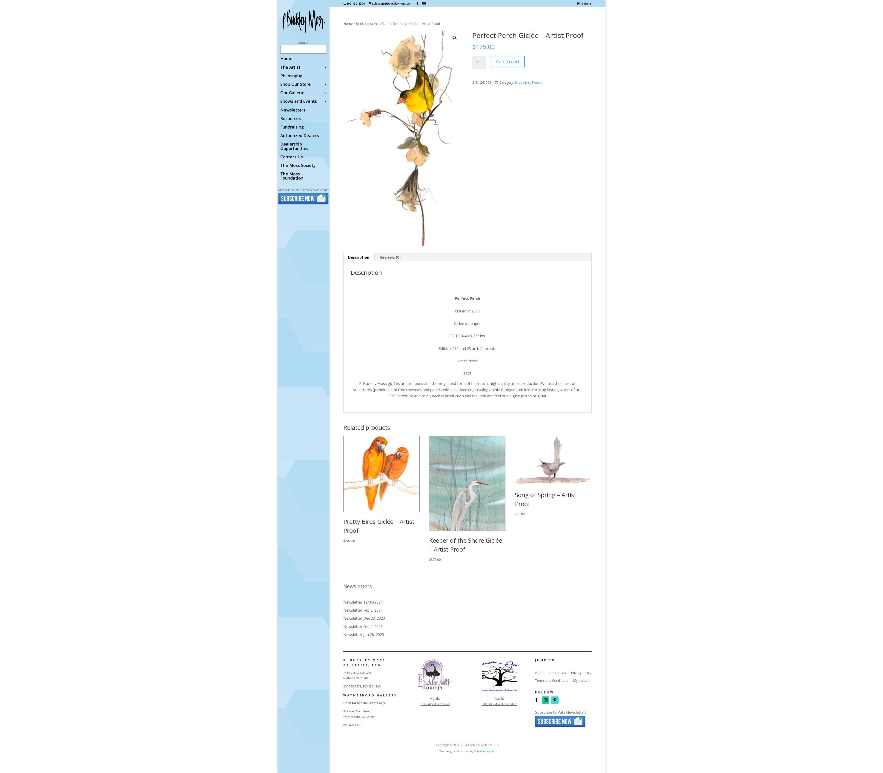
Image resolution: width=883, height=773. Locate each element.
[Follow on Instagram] (545, 700)
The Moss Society (298, 165)
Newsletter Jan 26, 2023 (363, 634)
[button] (454, 38)
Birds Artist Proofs (370, 23)
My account (582, 681)
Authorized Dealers (299, 135)
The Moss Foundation (291, 176)
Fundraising (292, 127)
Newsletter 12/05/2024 (363, 602)
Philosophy (291, 76)
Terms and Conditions (551, 681)
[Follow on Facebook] (536, 700)
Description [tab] (358, 257)
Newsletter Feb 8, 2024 (363, 610)
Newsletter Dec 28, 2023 (364, 618)
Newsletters (292, 110)
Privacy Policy (581, 673)
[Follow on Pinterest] (555, 700)
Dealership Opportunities (294, 146)
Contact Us (291, 157)
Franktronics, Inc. (485, 751)
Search (304, 42)
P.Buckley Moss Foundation (499, 704)
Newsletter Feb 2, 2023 (363, 626)
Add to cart (508, 61)
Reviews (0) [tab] (390, 257)
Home (286, 58)
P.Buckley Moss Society (435, 704)
